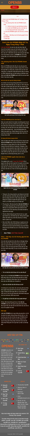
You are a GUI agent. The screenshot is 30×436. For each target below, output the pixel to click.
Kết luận (7, 38)
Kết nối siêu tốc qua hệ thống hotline (16, 26)
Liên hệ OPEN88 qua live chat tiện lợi (16, 28)
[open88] (15, 2)
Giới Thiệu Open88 (17, 233)
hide (17, 16)
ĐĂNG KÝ (15, 7)
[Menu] (2, 2)
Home (2, 10)
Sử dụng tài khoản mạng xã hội (14, 29)
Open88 (26, 385)
